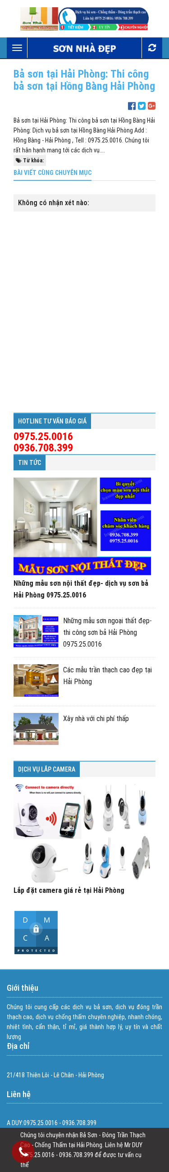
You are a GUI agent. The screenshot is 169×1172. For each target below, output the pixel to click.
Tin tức (29, 462)
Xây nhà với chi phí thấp (96, 718)
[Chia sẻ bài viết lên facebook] (132, 106)
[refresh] (152, 47)
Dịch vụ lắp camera (46, 769)
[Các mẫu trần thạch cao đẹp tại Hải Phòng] (36, 680)
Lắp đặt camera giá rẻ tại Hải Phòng (69, 890)
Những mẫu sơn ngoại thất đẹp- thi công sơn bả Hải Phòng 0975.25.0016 (107, 632)
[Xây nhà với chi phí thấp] (36, 729)
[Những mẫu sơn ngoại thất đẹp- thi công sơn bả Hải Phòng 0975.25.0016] (36, 631)
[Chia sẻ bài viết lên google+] (151, 106)
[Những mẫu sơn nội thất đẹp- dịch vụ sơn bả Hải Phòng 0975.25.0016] (82, 527)
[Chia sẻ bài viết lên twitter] (142, 106)
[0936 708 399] (23, 1153)
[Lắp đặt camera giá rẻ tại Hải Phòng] (82, 833)
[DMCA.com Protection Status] (36, 952)
